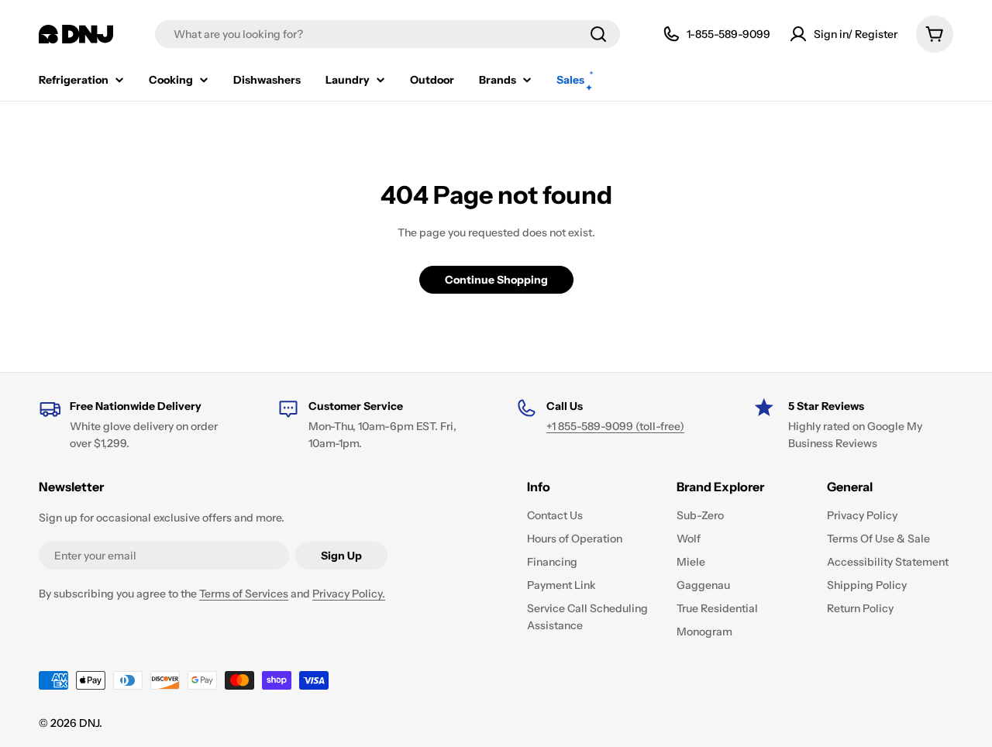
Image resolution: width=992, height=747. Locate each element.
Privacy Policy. (348, 594)
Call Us (564, 406)
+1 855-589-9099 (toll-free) (615, 426)
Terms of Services (243, 594)
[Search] (598, 34)
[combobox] (387, 34)
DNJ (89, 723)
